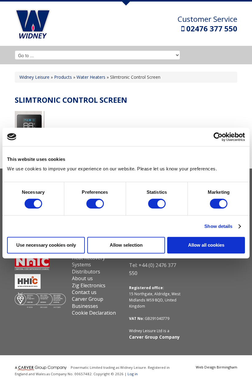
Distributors (86, 271)
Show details (218, 226)
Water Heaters (91, 77)
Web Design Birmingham (216, 367)
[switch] (95, 204)
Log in (133, 374)
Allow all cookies (206, 245)
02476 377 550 (210, 28)
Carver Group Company (154, 337)
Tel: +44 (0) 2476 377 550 (152, 269)
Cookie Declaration (94, 312)
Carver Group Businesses (87, 302)
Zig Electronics (88, 285)
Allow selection (126, 245)
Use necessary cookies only (46, 245)
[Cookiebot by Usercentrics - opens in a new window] (218, 136)
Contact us (84, 292)
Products (63, 77)
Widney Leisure (34, 77)
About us (82, 278)
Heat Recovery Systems (88, 261)
